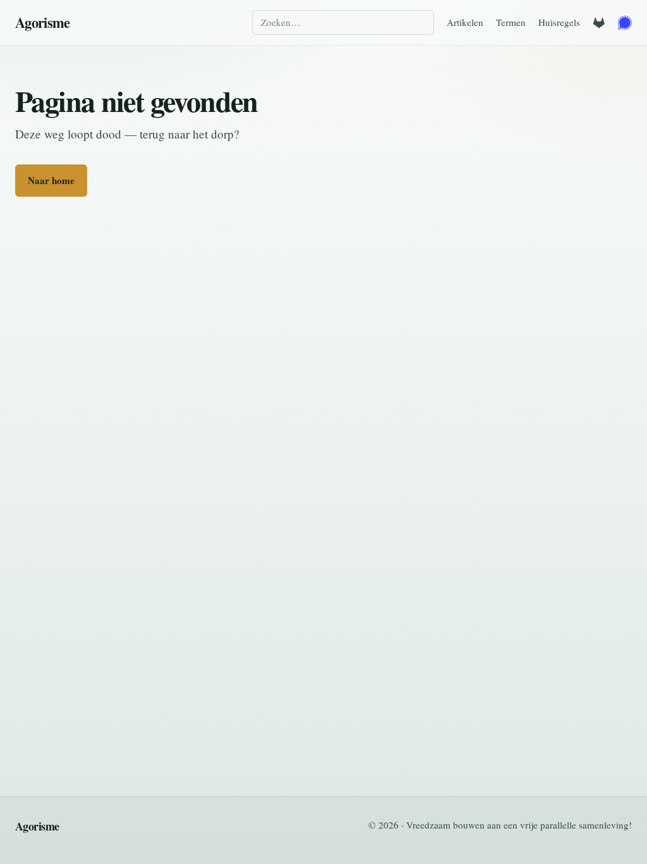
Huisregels (559, 22)
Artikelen (465, 22)
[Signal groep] (625, 22)
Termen (511, 22)
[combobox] (343, 22)
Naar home (51, 180)
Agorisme (42, 22)
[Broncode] (599, 22)
